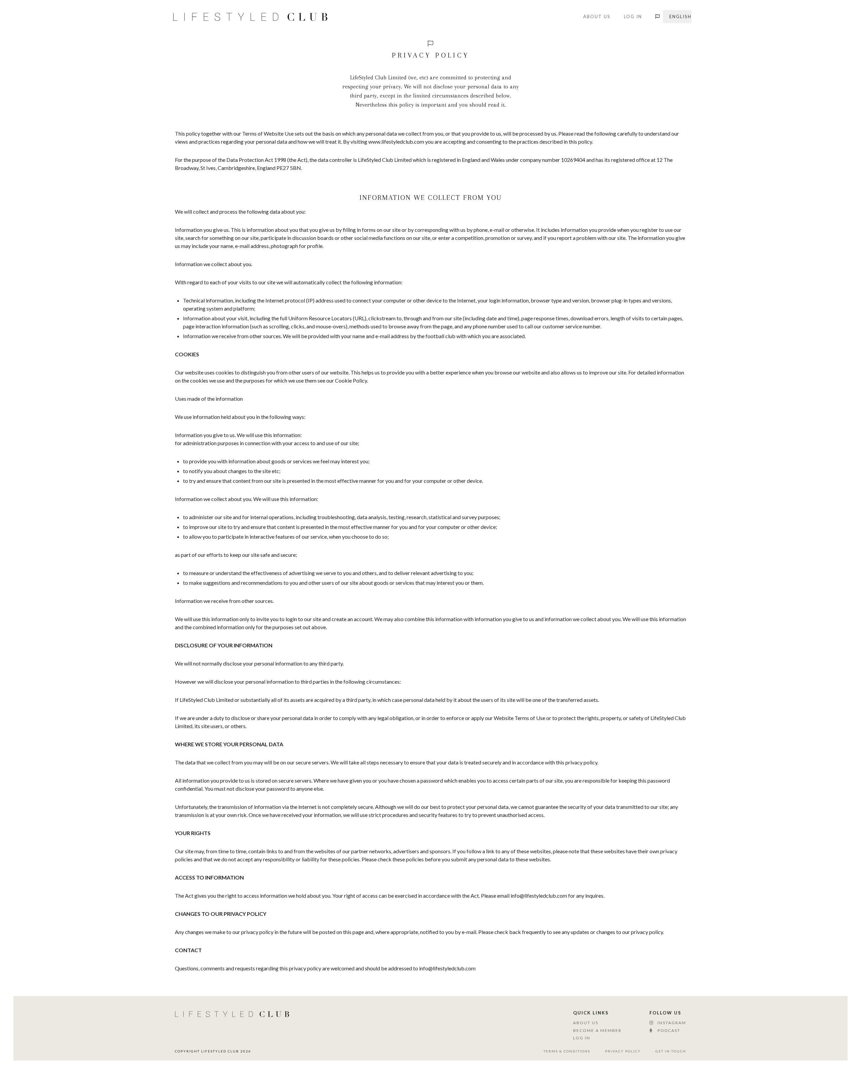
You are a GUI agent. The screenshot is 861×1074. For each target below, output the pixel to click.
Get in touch (671, 1051)
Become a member (597, 1030)
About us (596, 16)
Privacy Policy (623, 1051)
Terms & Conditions (567, 1051)
